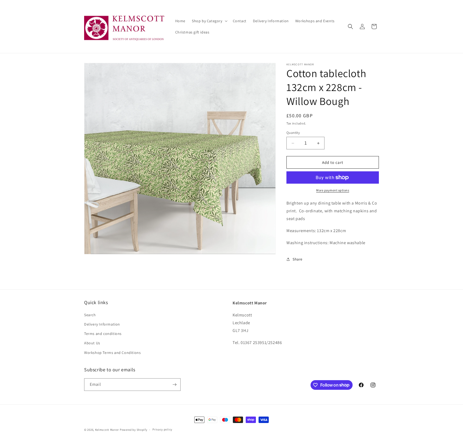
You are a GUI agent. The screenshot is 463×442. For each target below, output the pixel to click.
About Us (92, 343)
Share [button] (298, 259)
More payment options (332, 190)
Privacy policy (162, 429)
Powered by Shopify (133, 430)
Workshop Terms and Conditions (112, 352)
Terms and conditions (103, 333)
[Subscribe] (174, 384)
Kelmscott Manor (107, 430)
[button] (209, 21)
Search (90, 314)
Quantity (293, 132)
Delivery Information (102, 324)
